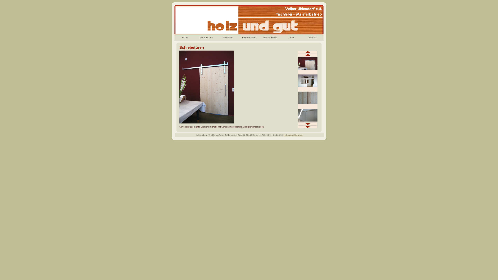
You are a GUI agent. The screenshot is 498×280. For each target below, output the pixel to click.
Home (185, 37)
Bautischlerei (270, 37)
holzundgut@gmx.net (293, 135)
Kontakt (313, 37)
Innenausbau (249, 37)
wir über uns (206, 37)
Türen (291, 37)
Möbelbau (227, 37)
